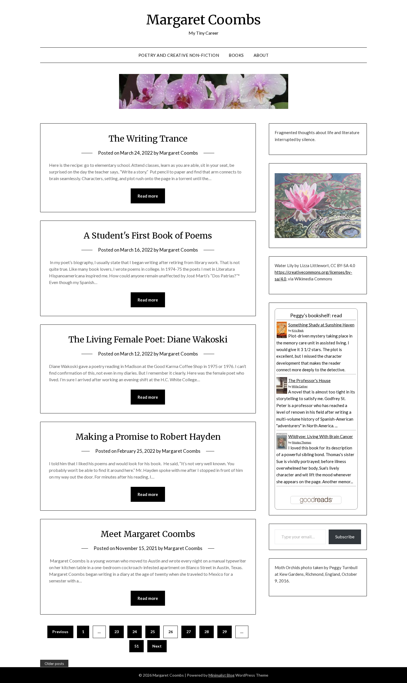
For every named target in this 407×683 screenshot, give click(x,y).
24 (134, 631)
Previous (60, 631)
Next (157, 646)
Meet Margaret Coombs (148, 534)
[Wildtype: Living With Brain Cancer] (281, 447)
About (261, 55)
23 (116, 631)
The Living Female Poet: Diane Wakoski (148, 339)
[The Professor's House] (281, 392)
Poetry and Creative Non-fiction (178, 55)
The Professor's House (309, 380)
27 (188, 631)
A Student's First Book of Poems (148, 235)
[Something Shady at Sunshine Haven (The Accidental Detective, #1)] (281, 336)
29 (224, 631)
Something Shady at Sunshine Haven (321, 324)
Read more (148, 195)
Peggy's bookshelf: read (316, 315)
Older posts (54, 663)
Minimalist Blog (221, 675)
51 (136, 646)
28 (206, 631)
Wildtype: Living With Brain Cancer (320, 436)
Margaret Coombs (203, 19)
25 (152, 631)
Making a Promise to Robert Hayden (148, 436)
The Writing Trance (148, 138)
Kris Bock (298, 330)
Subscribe (344, 536)
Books (236, 55)
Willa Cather (300, 386)
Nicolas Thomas (301, 442)
